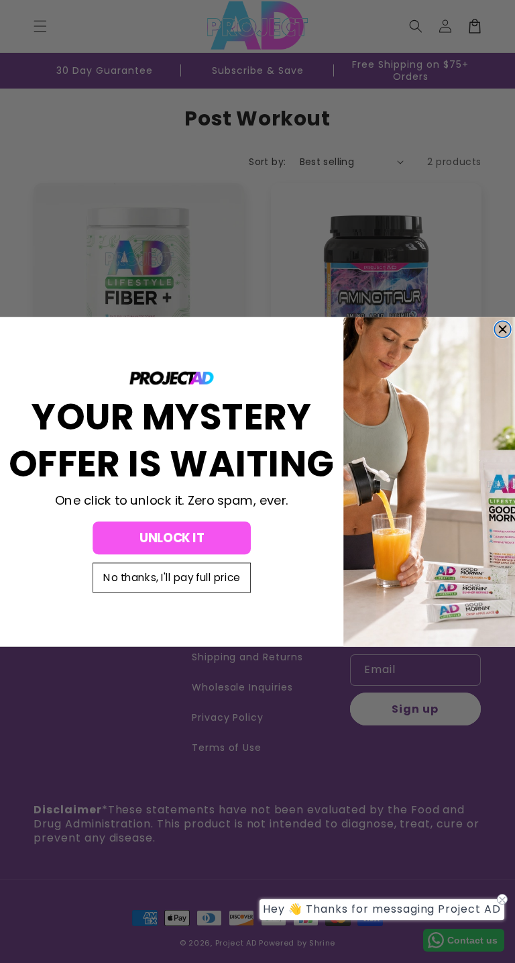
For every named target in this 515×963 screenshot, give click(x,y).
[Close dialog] (502, 329)
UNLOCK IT (172, 537)
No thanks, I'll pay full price (171, 577)
